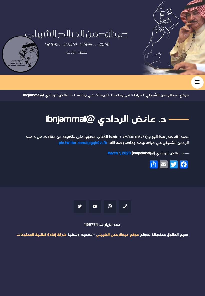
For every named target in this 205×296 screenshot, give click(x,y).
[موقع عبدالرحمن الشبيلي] (102, 37)
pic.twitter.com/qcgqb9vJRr (83, 143)
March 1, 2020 (119, 153)
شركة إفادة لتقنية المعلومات (41, 235)
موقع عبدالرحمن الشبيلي (117, 235)
